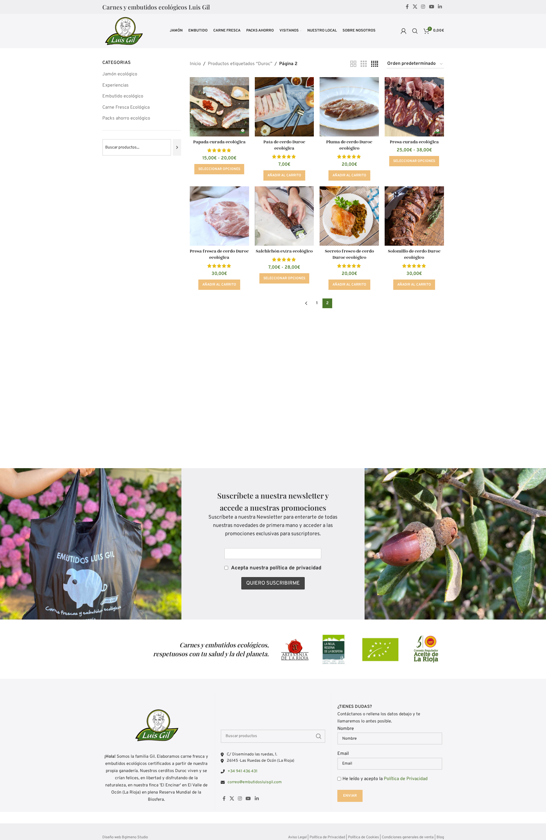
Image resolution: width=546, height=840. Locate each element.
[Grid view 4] (374, 64)
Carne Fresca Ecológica (126, 107)
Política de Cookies (363, 837)
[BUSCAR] (318, 736)
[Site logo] (123, 31)
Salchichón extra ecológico (284, 251)
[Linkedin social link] (440, 6)
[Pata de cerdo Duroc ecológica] (284, 106)
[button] (284, 175)
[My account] (403, 31)
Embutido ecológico (122, 96)
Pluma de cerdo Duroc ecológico (349, 145)
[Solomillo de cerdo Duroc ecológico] (414, 216)
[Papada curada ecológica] (219, 106)
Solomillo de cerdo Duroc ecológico (414, 254)
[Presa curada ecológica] (414, 106)
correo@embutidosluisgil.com (255, 782)
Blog (440, 837)
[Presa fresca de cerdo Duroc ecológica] (219, 216)
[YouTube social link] (431, 6)
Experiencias (115, 85)
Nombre (345, 729)
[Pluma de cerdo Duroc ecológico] (349, 106)
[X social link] (415, 6)
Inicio (195, 64)
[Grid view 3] (364, 64)
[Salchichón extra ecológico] (284, 216)
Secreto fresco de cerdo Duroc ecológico (349, 254)
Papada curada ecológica (219, 142)
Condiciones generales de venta (408, 837)
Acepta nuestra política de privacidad (276, 568)
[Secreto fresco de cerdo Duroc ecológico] (349, 216)
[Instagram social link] (423, 6)
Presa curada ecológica (414, 142)
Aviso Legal (297, 837)
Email (343, 754)
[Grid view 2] (353, 64)
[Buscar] (415, 31)
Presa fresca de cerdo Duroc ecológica (219, 254)
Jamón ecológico (119, 74)
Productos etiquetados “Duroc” (240, 64)
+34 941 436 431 (242, 771)
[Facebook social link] (407, 6)
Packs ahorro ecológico (126, 118)
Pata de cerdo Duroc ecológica (284, 145)
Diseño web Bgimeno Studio (125, 837)
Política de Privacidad (406, 779)
